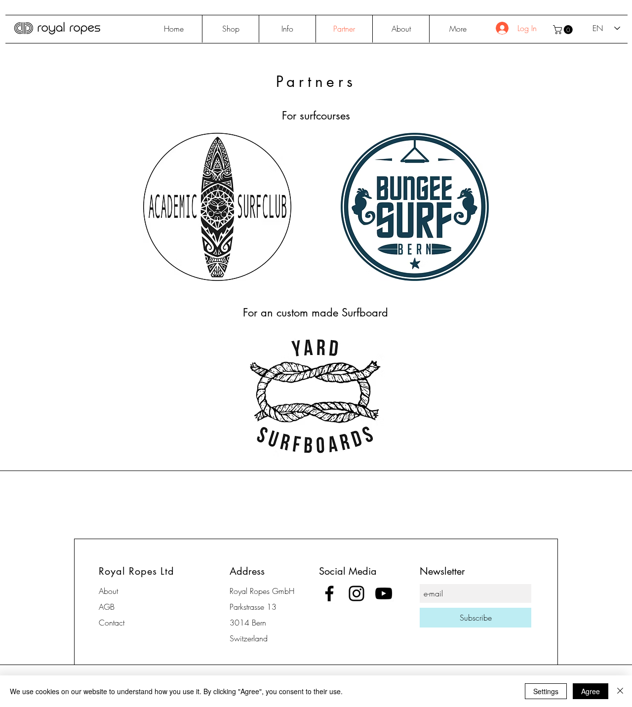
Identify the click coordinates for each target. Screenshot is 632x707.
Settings (545, 691)
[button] (564, 29)
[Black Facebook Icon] (329, 593)
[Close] (620, 691)
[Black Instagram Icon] (356, 593)
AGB (107, 606)
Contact (111, 622)
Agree (590, 691)
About (108, 591)
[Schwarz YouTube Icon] (383, 593)
